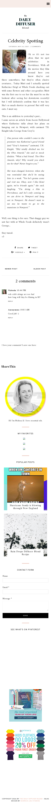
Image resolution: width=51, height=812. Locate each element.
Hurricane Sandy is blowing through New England (25, 507)
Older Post (39, 269)
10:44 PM (21, 290)
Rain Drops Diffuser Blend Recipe (26, 553)
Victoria (12, 290)
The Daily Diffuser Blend (31, 799)
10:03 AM (24, 310)
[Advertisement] (26, 357)
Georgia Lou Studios (30, 801)
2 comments (36, 47)
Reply (10, 301)
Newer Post (11, 269)
